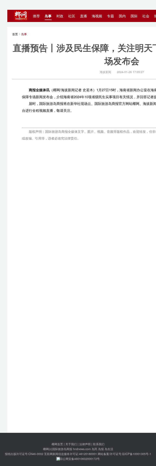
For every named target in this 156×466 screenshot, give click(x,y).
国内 (122, 15)
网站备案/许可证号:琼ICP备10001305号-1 (124, 454)
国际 (134, 15)
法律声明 (85, 444)
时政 (59, 15)
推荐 (36, 15)
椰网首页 (57, 444)
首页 (15, 34)
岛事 (48, 15)
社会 (145, 15)
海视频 (97, 15)
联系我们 (98, 444)
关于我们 (71, 444)
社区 (71, 15)
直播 (83, 15)
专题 (110, 15)
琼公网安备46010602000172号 (80, 458)
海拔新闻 (105, 72)
